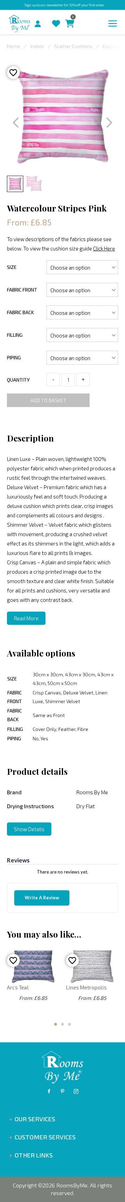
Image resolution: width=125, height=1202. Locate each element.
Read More (26, 618)
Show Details (29, 829)
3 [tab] (69, 1024)
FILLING (15, 335)
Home (13, 46)
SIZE (12, 267)
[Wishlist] (54, 16)
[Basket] (68, 16)
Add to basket (48, 400)
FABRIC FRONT (22, 290)
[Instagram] (76, 1091)
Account (40, 21)
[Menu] (113, 23)
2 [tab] (62, 1024)
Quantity (18, 380)
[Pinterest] (62, 1091)
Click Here (104, 248)
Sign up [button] (30, 5)
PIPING (14, 357)
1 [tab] (55, 1024)
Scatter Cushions (73, 46)
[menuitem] (40, 22)
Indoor (37, 46)
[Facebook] (49, 1091)
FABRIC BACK (20, 312)
